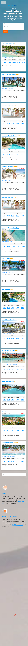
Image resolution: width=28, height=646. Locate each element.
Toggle (3, 3)
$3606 (23, 246)
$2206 (18, 277)
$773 (4, 246)
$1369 (17, 307)
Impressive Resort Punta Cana (9, 135)
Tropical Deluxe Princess (8, 350)
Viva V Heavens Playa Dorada (9, 320)
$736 (8, 369)
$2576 (19, 62)
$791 (8, 123)
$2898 (22, 185)
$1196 (8, 93)
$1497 (17, 338)
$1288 (13, 246)
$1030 (8, 246)
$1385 (17, 123)
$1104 (4, 62)
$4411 (23, 277)
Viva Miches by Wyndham (9, 74)
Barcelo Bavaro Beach (7, 166)
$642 (4, 338)
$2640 (22, 430)
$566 (4, 430)
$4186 (23, 93)
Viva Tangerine (6, 289)
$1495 (13, 93)
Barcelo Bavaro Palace (7, 105)
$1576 (13, 277)
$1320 (17, 430)
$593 (4, 123)
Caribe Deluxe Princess (8, 381)
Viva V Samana (6, 258)
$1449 (17, 185)
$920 (12, 369)
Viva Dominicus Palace (8, 43)
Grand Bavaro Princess (7, 442)
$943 (12, 430)
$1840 (14, 62)
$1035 (12, 185)
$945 (4, 277)
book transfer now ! (17, 524)
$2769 (22, 123)
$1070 (12, 338)
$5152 (23, 62)
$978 (12, 307)
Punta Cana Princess (7, 412)
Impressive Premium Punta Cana (10, 227)
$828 (8, 185)
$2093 (18, 93)
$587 (4, 307)
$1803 (18, 246)
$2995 (22, 338)
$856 (8, 338)
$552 (4, 369)
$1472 (9, 62)
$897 (4, 93)
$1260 (8, 277)
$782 (8, 307)
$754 (8, 430)
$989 (12, 123)
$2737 (22, 307)
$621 (4, 185)
